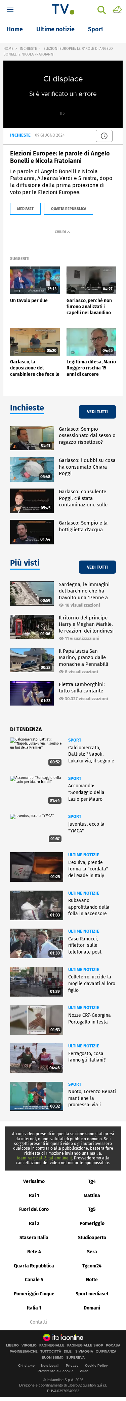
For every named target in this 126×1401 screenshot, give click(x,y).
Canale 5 (34, 1280)
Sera (92, 1252)
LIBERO (12, 1345)
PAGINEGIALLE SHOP (85, 1345)
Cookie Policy (96, 1365)
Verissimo (34, 1181)
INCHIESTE (28, 48)
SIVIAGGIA (84, 1351)
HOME (8, 48)
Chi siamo (26, 1365)
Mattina (92, 1195)
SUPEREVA (75, 1357)
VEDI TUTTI (97, 411)
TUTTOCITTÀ (50, 1351)
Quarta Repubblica (34, 1266)
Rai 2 (34, 1223)
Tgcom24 (91, 1266)
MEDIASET (25, 209)
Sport (95, 29)
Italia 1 (34, 1308)
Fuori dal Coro (34, 1209)
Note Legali (50, 1365)
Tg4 (92, 1181)
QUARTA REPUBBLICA (68, 209)
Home (15, 29)
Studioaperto (92, 1238)
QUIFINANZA (106, 1351)
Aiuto (84, 1371)
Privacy (72, 1365)
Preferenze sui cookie (56, 1371)
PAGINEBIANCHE (24, 1351)
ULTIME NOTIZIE (83, 854)
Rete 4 (34, 1252)
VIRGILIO (29, 1345)
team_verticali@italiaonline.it (44, 1158)
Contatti (38, 1322)
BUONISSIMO (53, 1357)
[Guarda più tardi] (104, 136)
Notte (92, 1280)
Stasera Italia (33, 1238)
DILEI (68, 1351)
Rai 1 (34, 1195)
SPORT (74, 740)
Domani (92, 1308)
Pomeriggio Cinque (34, 1294)
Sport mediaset (92, 1294)
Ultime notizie (55, 29)
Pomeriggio (92, 1223)
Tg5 (92, 1209)
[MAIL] (117, 9)
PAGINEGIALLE (52, 1345)
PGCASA (113, 1345)
